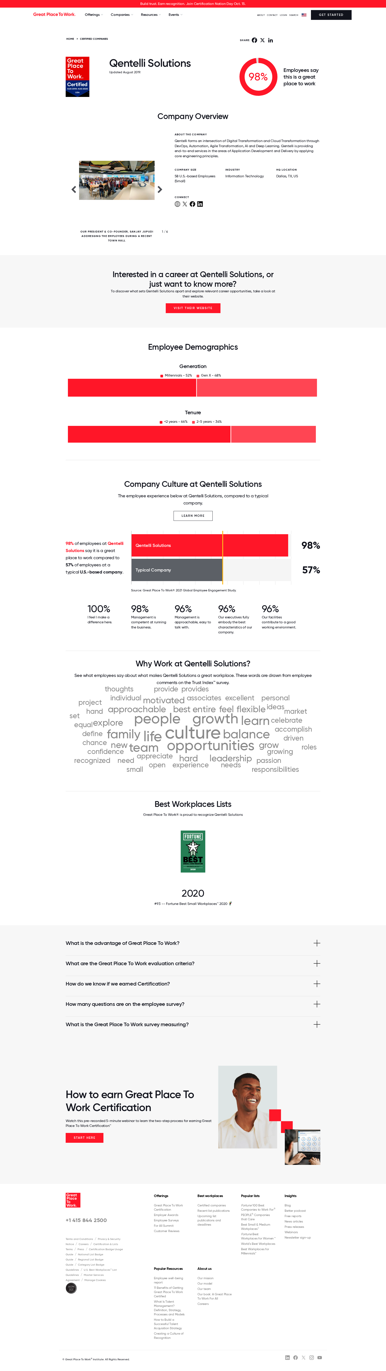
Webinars (291, 1232)
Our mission (205, 1278)
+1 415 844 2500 (86, 1220)
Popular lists (250, 1196)
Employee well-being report (168, 1280)
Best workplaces (210, 1196)
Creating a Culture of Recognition (169, 1336)
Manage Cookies (95, 1280)
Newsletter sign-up (298, 1237)
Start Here (84, 1138)
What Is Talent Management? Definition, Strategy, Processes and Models (169, 1308)
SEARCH (293, 15)
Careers (84, 1244)
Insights (290, 1196)
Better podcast (295, 1210)
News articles (294, 1221)
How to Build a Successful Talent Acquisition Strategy (168, 1324)
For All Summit (164, 1225)
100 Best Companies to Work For (258, 1207)
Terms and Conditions (79, 1239)
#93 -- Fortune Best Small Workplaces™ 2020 (190, 904)
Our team (204, 1289)
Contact (272, 15)
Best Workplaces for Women (258, 1236)
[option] (117, 189)
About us (204, 1268)
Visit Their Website (193, 308)
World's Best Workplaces (258, 1243)
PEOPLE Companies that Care (255, 1217)
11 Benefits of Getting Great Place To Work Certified (168, 1292)
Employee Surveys (166, 1220)
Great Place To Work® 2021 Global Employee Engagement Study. (189, 590)
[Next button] (160, 189)
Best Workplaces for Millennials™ (255, 1251)
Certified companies (211, 1205)
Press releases (294, 1227)
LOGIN (283, 15)
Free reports (293, 1216)
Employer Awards (166, 1215)
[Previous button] (73, 189)
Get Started (331, 15)
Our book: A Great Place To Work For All (214, 1296)
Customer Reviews (166, 1231)
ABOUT (261, 15)
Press (81, 1249)
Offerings (161, 1196)
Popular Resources (168, 1268)
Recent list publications (213, 1210)
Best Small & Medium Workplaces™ (255, 1227)
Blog (288, 1205)
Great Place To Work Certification (168, 1207)
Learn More (193, 516)
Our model (204, 1283)
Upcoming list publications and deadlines (209, 1220)
